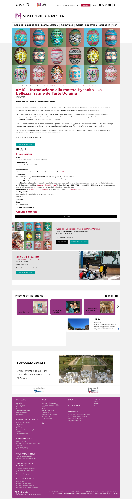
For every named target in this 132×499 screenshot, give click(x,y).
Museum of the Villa (23, 449)
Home (18, 86)
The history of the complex (25, 470)
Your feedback (47, 418)
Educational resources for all (39, 86)
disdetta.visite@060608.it (46, 185)
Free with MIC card (25, 144)
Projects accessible (74, 420)
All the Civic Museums (70, 5)
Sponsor (97, 406)
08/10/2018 (105, 326)
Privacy (73, 493)
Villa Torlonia (20, 405)
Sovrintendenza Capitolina (38, 189)
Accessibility (46, 416)
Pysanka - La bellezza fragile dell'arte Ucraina (78, 229)
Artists (18, 426)
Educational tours (48, 410)
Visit (115, 25)
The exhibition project (23, 474)
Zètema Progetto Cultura (74, 189)
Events (79, 25)
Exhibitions (67, 25)
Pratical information (49, 403)
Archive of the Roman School (26, 458)
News (96, 401)
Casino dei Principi (26, 454)
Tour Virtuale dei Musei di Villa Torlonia (91, 310)
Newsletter (20, 414)
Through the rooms (22, 433)
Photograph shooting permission (27, 487)
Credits (96, 493)
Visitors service (47, 407)
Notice (96, 403)
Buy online (61, 242)
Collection (19, 424)
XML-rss (115, 493)
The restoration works (23, 472)
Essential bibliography (23, 483)
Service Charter (21, 412)
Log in (94, 5)
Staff (17, 409)
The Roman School (22, 447)
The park (19, 407)
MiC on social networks (57, 311)
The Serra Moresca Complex (26, 464)
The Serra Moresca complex (25, 468)
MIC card (64, 172)
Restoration (20, 428)
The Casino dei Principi (24, 456)
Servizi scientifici (25, 479)
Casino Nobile (24, 438)
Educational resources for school (79, 414)
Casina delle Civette (27, 419)
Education (91, 25)
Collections (32, 25)
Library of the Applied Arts (25, 485)
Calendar (104, 25)
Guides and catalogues (50, 414)
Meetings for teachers (75, 418)
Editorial (19, 403)
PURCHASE (85, 5)
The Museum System (23, 410)
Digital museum (49, 25)
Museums (18, 25)
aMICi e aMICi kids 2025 (27, 257)
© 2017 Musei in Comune (60, 493)
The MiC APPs (24, 312)
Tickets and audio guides (50, 405)
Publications (20, 481)
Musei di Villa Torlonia (43, 16)
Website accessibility (105, 493)
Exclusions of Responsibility (84, 493)
